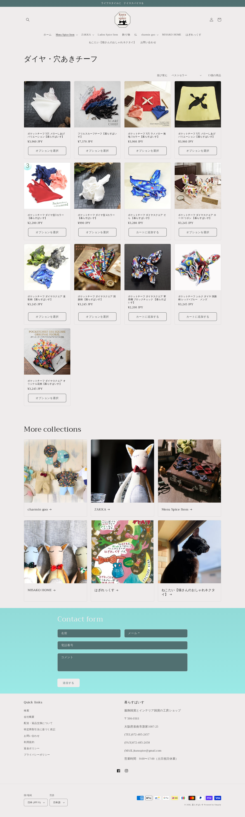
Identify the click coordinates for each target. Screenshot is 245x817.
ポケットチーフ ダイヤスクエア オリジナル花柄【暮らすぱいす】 (46, 382)
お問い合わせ (32, 736)
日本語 (56, 802)
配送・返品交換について (38, 723)
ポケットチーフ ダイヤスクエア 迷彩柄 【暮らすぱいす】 (46, 298)
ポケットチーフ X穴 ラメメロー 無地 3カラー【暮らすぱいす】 (147, 135)
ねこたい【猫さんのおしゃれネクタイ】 (188, 592)
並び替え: (162, 75)
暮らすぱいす (197, 805)
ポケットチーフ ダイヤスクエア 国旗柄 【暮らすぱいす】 (97, 298)
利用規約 (29, 742)
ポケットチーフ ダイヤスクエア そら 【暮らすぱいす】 (147, 217)
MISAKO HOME (40, 590)
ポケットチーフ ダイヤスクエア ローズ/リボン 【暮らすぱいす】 (197, 217)
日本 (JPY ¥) (34, 802)
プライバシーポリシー (37, 754)
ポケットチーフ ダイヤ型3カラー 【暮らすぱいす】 (46, 217)
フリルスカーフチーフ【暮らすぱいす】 (97, 135)
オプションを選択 (47, 150)
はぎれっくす (105, 590)
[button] (28, 20)
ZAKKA (100, 509)
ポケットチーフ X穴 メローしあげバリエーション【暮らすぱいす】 (46, 135)
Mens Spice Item (175, 509)
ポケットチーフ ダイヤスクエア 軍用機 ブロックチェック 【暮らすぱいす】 (147, 299)
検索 (26, 710)
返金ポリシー (32, 748)
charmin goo (38, 509)
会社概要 (29, 717)
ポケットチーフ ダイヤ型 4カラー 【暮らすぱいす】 (96, 217)
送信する (68, 682)
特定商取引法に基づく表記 (39, 729)
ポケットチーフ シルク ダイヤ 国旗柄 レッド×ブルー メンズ (197, 298)
